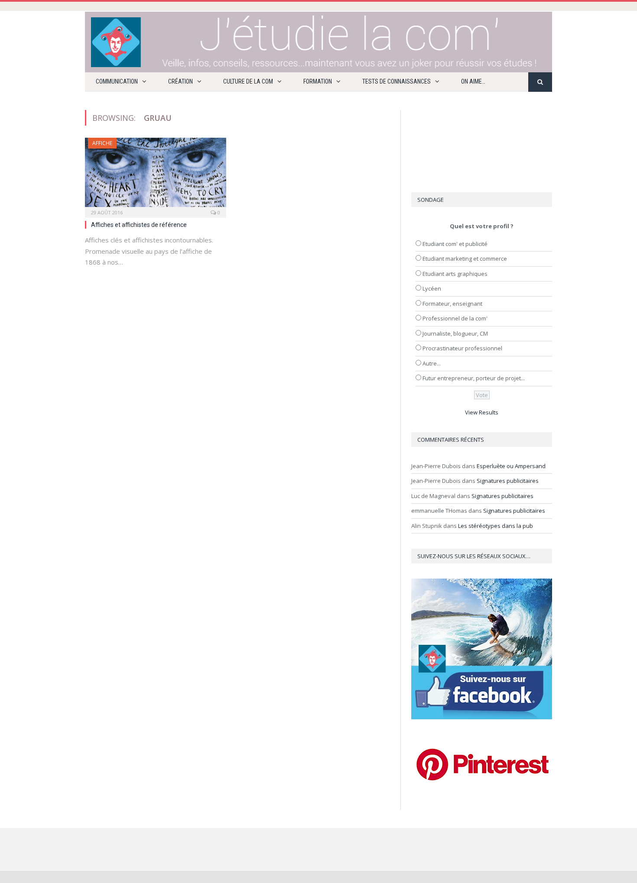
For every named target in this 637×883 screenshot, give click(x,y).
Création (180, 81)
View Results (481, 412)
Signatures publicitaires (508, 481)
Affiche (102, 143)
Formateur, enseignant (452, 303)
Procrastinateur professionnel (462, 348)
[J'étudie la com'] (318, 40)
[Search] (540, 82)
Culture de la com (248, 81)
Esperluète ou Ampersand (511, 466)
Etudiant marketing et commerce (464, 258)
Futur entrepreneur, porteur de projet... (473, 378)
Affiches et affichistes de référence (139, 224)
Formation (317, 81)
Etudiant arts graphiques (455, 274)
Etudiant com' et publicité (455, 244)
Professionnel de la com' (455, 318)
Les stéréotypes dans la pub (495, 526)
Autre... (431, 363)
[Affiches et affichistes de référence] (155, 175)
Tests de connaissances (396, 81)
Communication (117, 81)
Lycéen (431, 288)
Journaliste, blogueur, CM (455, 333)
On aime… (473, 81)
